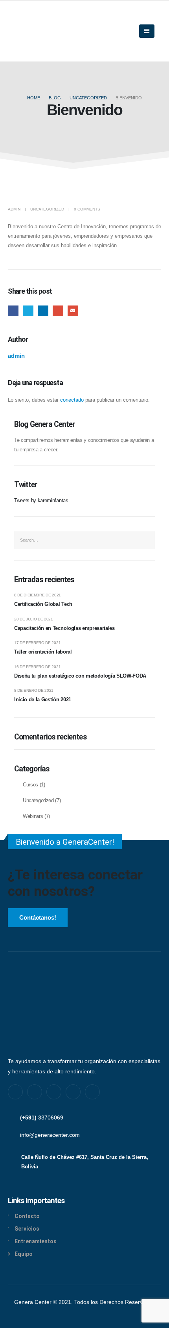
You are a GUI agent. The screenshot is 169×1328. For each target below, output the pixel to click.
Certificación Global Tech (43, 604)
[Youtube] (92, 1091)
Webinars (33, 816)
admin (14, 209)
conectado (72, 400)
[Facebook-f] (15, 1091)
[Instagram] (53, 1091)
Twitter (28, 310)
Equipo (24, 1254)
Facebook (13, 310)
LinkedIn (43, 310)
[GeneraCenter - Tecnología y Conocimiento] (47, 31)
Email (73, 310)
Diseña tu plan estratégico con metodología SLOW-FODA (80, 676)
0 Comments (87, 209)
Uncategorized (47, 209)
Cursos (30, 785)
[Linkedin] (73, 1091)
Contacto (27, 1216)
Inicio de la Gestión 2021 (42, 699)
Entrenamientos (36, 1241)
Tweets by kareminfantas (41, 500)
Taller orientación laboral (43, 652)
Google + (58, 310)
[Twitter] (34, 1091)
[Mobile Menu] (146, 31)
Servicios (27, 1229)
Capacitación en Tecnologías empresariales (64, 628)
